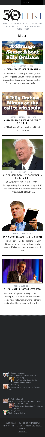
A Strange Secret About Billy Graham (22, 69)
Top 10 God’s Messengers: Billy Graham (22, 236)
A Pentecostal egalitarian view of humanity (23, 375)
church (15, 233)
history (12, 117)
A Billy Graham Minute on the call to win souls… (22, 122)
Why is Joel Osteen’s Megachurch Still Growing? (25, 401)
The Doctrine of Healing (16, 413)
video (13, 66)
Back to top (22, 431)
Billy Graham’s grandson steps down (22, 289)
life (13, 172)
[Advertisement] (22, 341)
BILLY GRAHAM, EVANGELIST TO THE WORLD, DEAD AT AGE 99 (22, 177)
